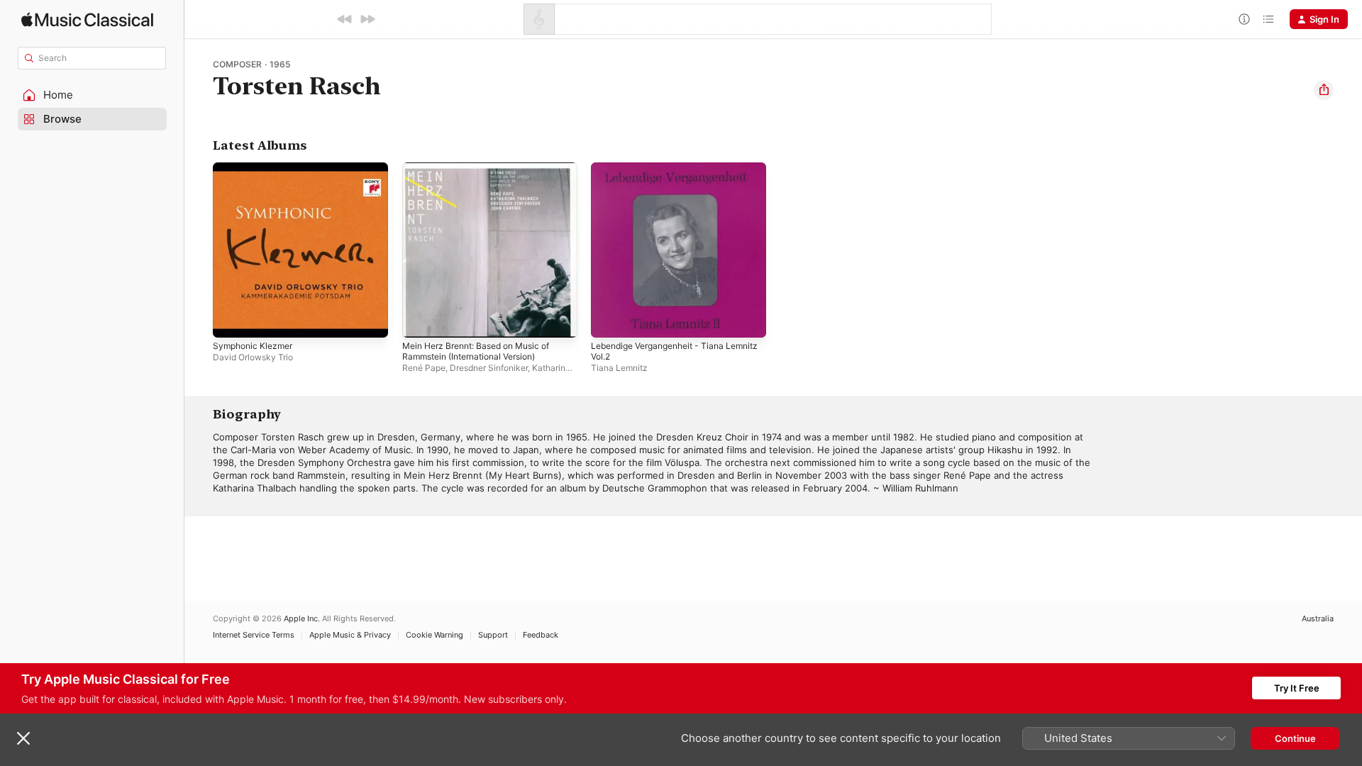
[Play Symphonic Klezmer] (230, 320)
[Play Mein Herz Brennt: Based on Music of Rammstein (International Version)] (420, 320)
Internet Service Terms (253, 635)
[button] (92, 95)
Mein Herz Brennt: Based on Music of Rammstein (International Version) (485, 173)
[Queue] (1268, 19)
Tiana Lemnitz (619, 367)
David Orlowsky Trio (253, 357)
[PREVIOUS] (344, 19)
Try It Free (1296, 688)
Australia (1318, 619)
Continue (1295, 738)
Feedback (540, 635)
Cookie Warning (434, 635)
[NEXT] (367, 19)
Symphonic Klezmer (256, 168)
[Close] (23, 738)
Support (493, 635)
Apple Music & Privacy (350, 635)
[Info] (1244, 19)
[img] (87, 19)
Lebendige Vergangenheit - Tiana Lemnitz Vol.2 (665, 173)
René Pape (423, 367)
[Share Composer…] (1324, 90)
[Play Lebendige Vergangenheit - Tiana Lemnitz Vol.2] (608, 320)
